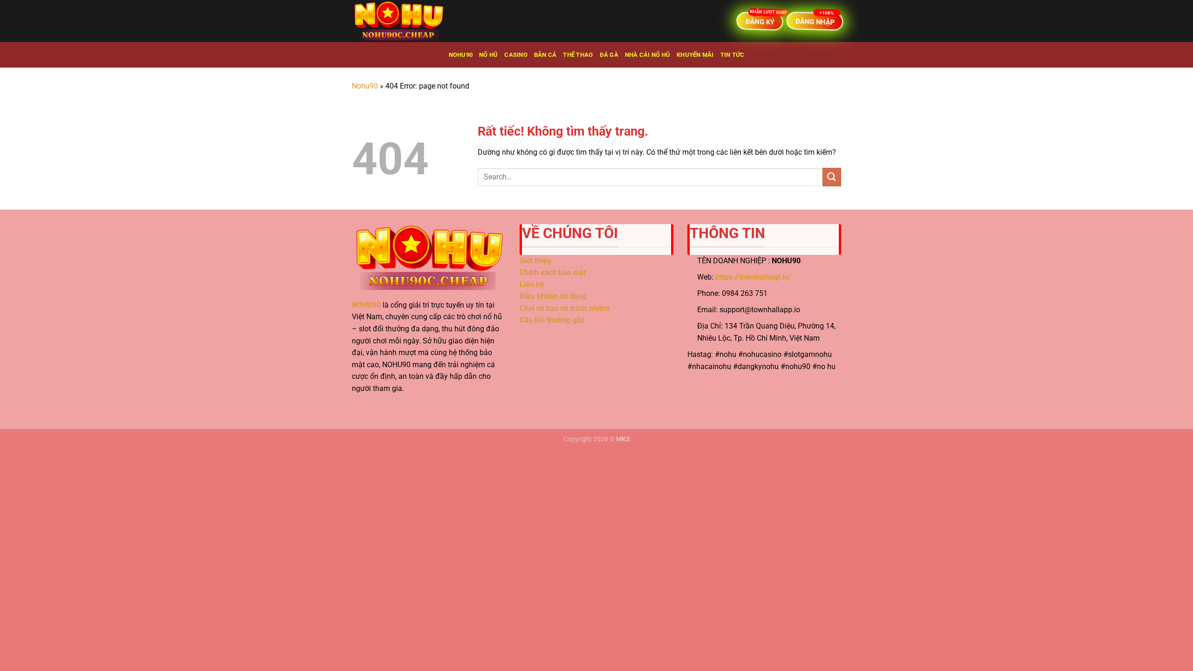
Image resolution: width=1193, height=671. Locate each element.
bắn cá (545, 54)
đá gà (609, 54)
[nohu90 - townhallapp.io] (398, 20)
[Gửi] (832, 177)
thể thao (578, 54)
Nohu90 (461, 54)
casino (516, 54)
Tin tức (732, 54)
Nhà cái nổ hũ (647, 54)
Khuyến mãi (695, 54)
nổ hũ (488, 54)
